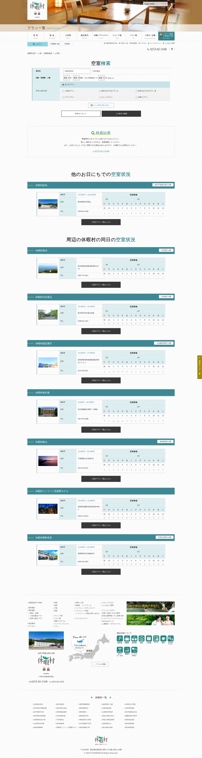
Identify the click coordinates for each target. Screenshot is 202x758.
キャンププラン (107, 97)
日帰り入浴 (124, 43)
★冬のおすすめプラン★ (147, 91)
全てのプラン (69, 84)
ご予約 (57, 53)
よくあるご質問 (170, 43)
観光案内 (134, 43)
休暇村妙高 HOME (111, 43)
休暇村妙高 (48, 53)
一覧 (39, 53)
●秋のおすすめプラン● (109, 91)
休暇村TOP (31, 53)
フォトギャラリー (155, 43)
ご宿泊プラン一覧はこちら (101, 222)
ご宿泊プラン (69, 91)
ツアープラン (69, 97)
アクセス (143, 43)
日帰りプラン (143, 97)
